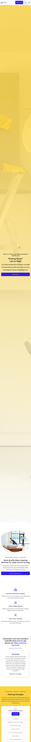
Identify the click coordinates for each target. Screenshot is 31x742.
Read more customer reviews (15, 648)
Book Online (15, 274)
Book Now (19, 2)
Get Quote (15, 714)
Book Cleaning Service (15, 573)
